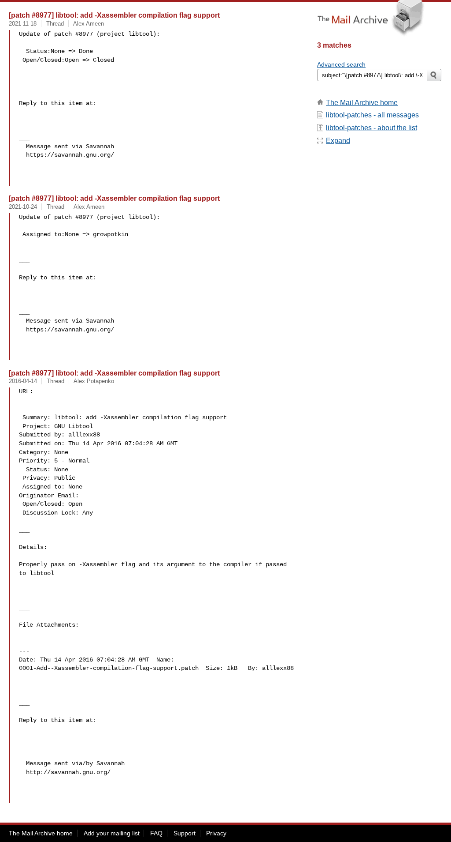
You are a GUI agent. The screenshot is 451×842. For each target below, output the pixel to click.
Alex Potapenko (94, 381)
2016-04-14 (23, 381)
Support (185, 833)
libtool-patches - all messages (372, 115)
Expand (338, 140)
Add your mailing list (112, 833)
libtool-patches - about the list (371, 128)
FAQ (156, 833)
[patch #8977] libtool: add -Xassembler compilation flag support (114, 15)
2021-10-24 (23, 206)
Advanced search (341, 64)
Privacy (216, 833)
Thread (55, 23)
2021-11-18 (23, 23)
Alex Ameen (88, 23)
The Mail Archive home (362, 102)
